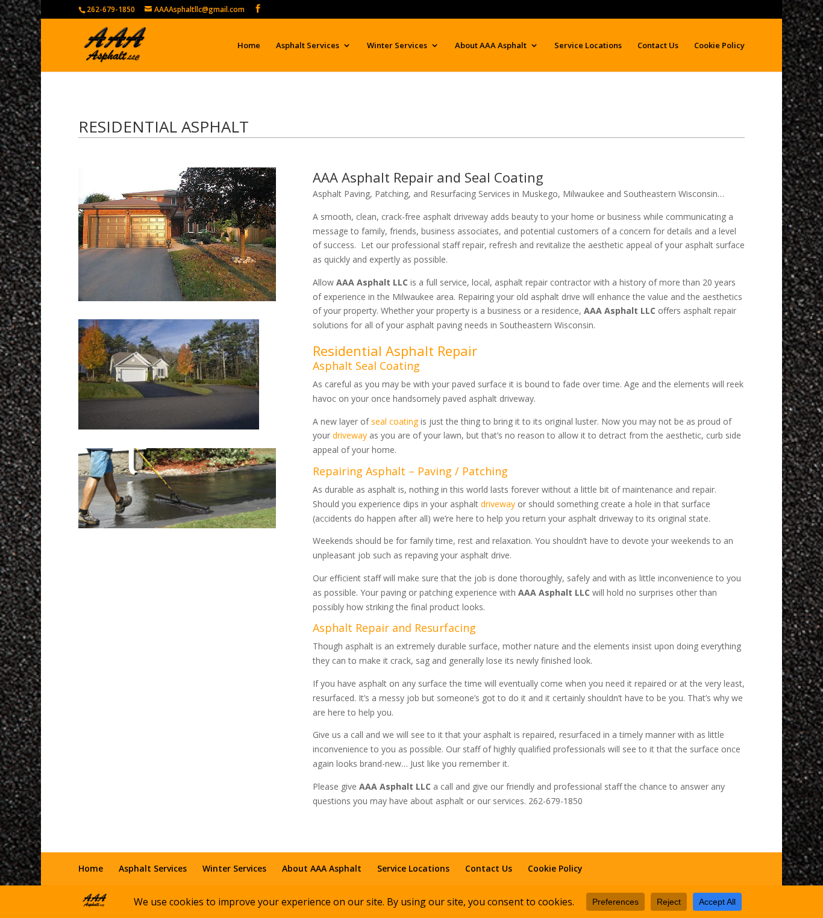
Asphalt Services (307, 46)
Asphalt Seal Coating (366, 365)
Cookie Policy (719, 46)
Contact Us (657, 46)
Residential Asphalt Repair (395, 351)
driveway (350, 435)
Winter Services (397, 46)
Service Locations (588, 46)
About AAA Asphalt (491, 46)
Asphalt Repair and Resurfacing (394, 627)
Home (248, 46)
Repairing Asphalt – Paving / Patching (410, 471)
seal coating (394, 421)
